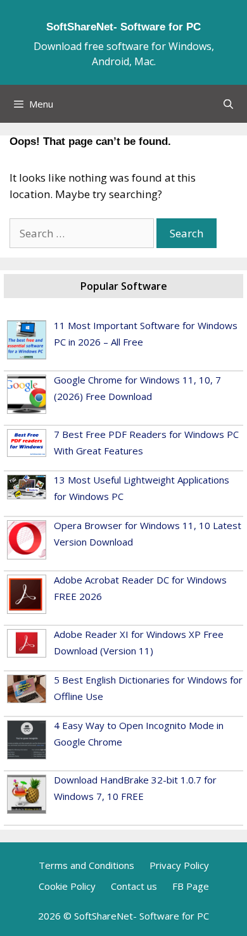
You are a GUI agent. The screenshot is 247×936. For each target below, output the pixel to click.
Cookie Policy (67, 886)
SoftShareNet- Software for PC (123, 27)
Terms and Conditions (86, 865)
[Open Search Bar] (228, 104)
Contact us (134, 886)
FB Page (190, 886)
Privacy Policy (179, 865)
